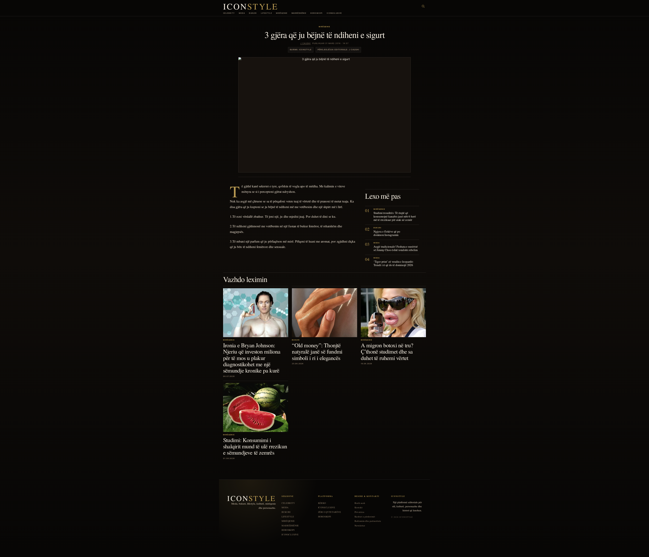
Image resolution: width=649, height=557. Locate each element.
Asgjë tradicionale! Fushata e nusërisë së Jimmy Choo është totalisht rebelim (396, 248)
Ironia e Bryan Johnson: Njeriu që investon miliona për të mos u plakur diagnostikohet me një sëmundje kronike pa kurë (251, 357)
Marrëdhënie (299, 13)
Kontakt (359, 507)
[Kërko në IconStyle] (423, 6)
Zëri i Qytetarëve (329, 512)
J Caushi (305, 43)
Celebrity (229, 13)
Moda (242, 13)
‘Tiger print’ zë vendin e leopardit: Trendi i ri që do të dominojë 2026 (394, 263)
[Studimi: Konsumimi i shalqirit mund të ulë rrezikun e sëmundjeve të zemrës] (255, 407)
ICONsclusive (334, 13)
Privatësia (359, 512)
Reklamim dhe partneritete (368, 521)
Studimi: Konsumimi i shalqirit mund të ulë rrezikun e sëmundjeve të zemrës (255, 446)
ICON (250, 6)
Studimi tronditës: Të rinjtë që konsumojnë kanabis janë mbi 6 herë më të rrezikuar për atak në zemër (395, 216)
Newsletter (360, 525)
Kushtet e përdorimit (365, 516)
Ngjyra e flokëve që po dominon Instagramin (387, 233)
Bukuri (253, 13)
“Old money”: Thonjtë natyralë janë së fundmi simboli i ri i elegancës (317, 351)
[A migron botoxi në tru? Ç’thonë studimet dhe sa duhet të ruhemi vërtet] (393, 312)
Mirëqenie (281, 13)
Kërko (322, 503)
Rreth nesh (360, 503)
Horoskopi (316, 13)
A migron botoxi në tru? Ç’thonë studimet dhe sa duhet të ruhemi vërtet (387, 351)
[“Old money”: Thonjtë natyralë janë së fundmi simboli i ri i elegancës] (324, 312)
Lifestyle (266, 13)
